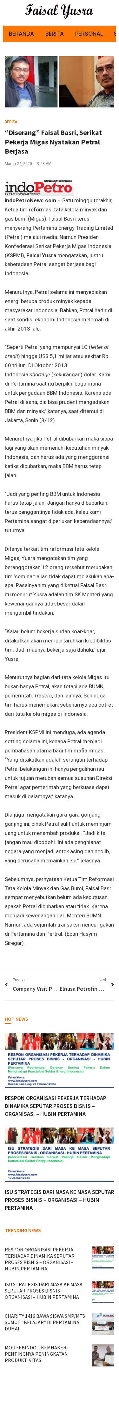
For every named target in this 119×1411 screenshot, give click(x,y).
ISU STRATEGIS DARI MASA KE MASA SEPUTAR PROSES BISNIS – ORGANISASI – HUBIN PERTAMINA (59, 1199)
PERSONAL (88, 34)
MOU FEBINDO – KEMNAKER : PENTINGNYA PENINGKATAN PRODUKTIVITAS (36, 1353)
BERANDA (21, 34)
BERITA (54, 34)
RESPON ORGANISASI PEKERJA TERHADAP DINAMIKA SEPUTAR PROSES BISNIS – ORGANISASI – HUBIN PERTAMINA (55, 1105)
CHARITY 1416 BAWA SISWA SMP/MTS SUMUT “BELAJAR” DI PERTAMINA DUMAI (45, 1322)
